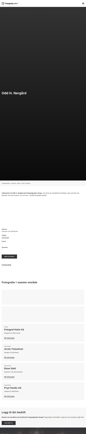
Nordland (13, 183)
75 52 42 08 (5, 237)
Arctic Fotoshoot (13, 349)
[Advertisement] (43, 212)
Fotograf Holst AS (14, 329)
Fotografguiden (6, 183)
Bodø (18, 183)
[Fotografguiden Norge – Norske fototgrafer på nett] (10, 3)
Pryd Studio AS (12, 388)
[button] (83, 3)
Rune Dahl (10, 368)
